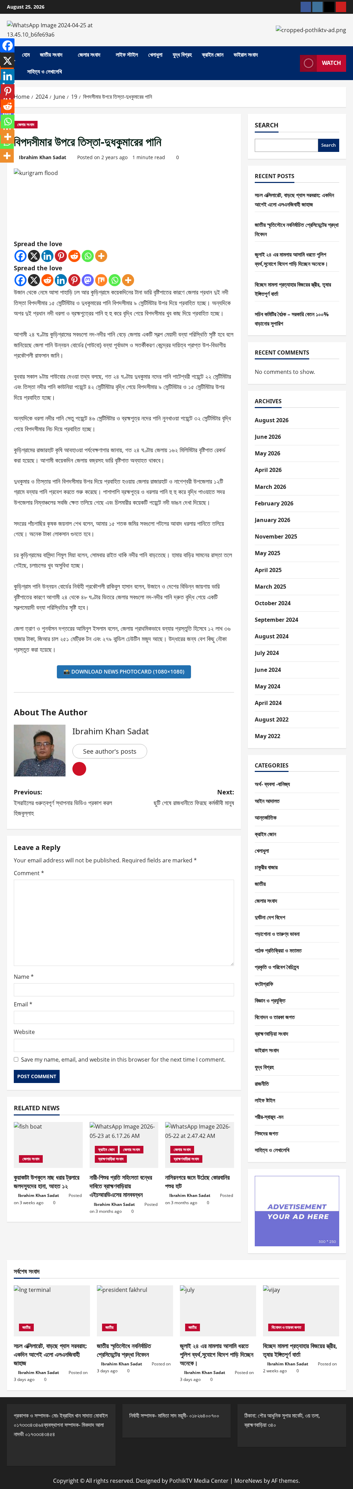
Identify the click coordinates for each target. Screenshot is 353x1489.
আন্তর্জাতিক (265, 817)
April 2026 (268, 470)
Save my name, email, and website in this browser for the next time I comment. (123, 1059)
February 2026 (274, 503)
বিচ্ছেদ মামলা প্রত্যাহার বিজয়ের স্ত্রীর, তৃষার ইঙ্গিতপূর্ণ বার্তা (300, 1350)
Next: (194, 797)
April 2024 (268, 703)
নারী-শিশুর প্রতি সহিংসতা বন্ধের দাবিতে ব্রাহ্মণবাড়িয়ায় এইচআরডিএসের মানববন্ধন (121, 1186)
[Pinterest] (61, 256)
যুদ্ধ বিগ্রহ (182, 54)
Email (23, 1004)
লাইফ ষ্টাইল (265, 1100)
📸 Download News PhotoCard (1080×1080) (123, 671)
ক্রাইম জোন (212, 54)
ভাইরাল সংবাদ (246, 54)
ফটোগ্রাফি (264, 984)
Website (24, 1032)
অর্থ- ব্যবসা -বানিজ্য (272, 784)
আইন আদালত (267, 801)
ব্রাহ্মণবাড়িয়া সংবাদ (110, 1159)
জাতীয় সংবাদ (51, 54)
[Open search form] (293, 63)
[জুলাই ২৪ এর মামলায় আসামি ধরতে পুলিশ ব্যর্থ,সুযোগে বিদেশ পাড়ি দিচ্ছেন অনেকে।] (218, 1310)
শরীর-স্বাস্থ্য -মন (269, 1117)
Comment (29, 873)
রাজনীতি (262, 1083)
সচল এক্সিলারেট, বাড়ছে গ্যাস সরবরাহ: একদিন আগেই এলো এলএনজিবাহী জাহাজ (50, 1354)
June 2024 (268, 670)
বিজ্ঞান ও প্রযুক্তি (270, 1000)
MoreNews (248, 1481)
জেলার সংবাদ (89, 54)
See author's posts (110, 751)
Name (24, 976)
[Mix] (101, 280)
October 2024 (273, 603)
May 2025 (267, 553)
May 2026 (267, 453)
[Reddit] (74, 256)
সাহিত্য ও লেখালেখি (44, 71)
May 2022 (267, 736)
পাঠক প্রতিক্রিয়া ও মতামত (278, 950)
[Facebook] (20, 256)
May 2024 (267, 686)
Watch (331, 63)
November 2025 (276, 536)
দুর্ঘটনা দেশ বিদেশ (270, 917)
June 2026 (268, 437)
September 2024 (276, 619)
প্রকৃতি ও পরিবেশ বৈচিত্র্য (277, 967)
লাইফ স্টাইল (127, 54)
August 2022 (272, 719)
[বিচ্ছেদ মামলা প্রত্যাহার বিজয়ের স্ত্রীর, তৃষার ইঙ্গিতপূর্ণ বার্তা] (301, 1310)
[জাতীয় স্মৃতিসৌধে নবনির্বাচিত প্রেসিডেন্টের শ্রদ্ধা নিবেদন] (135, 1310)
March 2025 (270, 586)
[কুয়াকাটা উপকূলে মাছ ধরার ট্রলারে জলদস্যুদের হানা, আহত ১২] (48, 1145)
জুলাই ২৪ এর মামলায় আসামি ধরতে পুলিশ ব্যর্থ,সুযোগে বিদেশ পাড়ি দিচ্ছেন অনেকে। (216, 1354)
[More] (101, 256)
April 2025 (268, 570)
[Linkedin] (47, 256)
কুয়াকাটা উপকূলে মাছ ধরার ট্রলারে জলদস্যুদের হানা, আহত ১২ (46, 1181)
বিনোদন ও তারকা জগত (275, 1017)
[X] (34, 256)
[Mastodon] (88, 280)
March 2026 (270, 487)
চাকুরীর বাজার (266, 867)
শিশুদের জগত (266, 1133)
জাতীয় (260, 884)
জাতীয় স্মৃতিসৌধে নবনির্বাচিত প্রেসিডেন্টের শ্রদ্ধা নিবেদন (124, 1350)
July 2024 (267, 653)
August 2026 (272, 420)
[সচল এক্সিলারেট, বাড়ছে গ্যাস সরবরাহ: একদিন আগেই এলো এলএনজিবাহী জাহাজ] (52, 1310)
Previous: (63, 802)
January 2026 (272, 520)
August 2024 (272, 636)
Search (267, 125)
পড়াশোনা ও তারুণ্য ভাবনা (277, 934)
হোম (26, 54)
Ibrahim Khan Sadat (42, 157)
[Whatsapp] (88, 256)
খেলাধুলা (155, 54)
